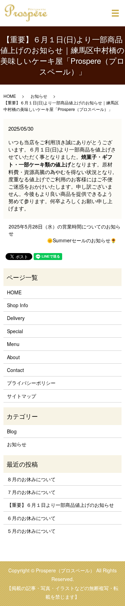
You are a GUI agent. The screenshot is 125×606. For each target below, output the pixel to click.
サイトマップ (21, 395)
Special (15, 331)
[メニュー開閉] (115, 13)
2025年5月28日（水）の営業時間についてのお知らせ (64, 230)
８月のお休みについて (31, 479)
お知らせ (39, 96)
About (13, 357)
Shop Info (17, 305)
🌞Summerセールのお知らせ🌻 (81, 240)
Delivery (16, 317)
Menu (13, 343)
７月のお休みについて (31, 491)
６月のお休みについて (31, 517)
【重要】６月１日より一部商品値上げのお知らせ (60, 504)
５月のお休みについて (31, 530)
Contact (15, 369)
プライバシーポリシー (31, 382)
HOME (9, 96)
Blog (12, 431)
